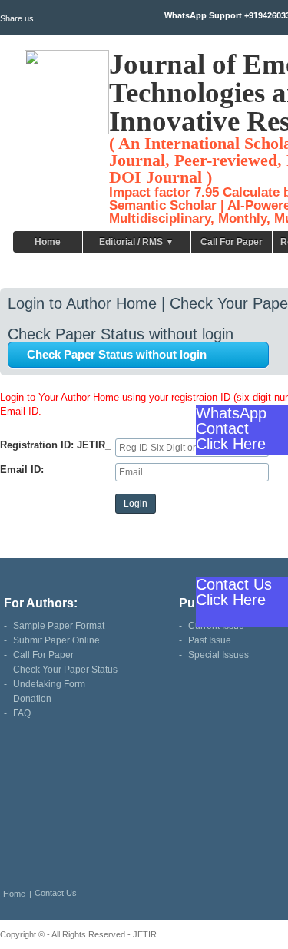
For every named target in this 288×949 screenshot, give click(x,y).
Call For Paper (231, 241)
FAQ (22, 713)
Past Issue (209, 640)
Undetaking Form (49, 684)
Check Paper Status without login (117, 354)
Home (48, 241)
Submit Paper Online (56, 640)
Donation (32, 698)
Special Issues (218, 655)
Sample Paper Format (58, 625)
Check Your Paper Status (65, 669)
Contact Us (56, 893)
